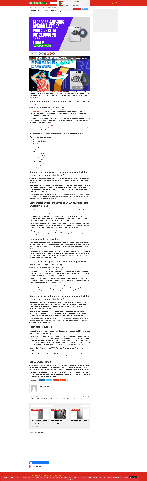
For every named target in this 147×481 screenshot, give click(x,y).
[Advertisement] (105, 20)
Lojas (91, 3)
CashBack (97, 3)
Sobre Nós (37, 475)
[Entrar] (116, 3)
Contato (31, 475)
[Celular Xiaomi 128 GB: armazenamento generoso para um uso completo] (60, 414)
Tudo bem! (133, 477)
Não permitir (77, 9)
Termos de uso (57, 475)
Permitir (85, 9)
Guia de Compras (36, 409)
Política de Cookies (47, 475)
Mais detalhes (70, 479)
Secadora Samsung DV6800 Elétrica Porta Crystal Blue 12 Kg (48, 91)
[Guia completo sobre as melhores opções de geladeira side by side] (80, 414)
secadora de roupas (38, 111)
